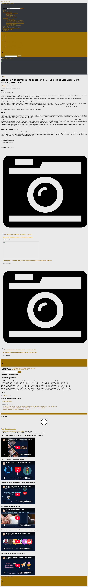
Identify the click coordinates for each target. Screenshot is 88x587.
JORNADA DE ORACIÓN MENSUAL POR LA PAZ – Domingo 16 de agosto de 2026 (24, 408)
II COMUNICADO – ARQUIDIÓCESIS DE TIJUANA (16, 409)
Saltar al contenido (5, 1)
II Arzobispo (9, 14)
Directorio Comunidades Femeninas (15, 23)
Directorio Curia (10, 19)
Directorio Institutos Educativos (13, 25)
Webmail (5, 26)
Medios (4, 85)
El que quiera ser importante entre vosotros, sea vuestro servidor (20, 352)
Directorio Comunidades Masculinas (15, 21)
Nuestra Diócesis (7, 11)
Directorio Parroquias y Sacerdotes (14, 20)
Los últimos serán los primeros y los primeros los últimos (18, 237)
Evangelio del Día (10, 429)
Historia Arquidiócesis (11, 16)
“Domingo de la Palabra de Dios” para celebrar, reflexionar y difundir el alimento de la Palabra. (27, 260)
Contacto (5, 30)
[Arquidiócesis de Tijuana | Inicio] (7, 3)
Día (4, 76)
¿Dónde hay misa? (8, 29)
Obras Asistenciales (11, 24)
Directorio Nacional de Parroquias (11, 28)
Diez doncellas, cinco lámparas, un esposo (13, 431)
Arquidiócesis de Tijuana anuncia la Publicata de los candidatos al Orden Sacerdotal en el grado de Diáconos (30, 406)
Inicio (4, 10)
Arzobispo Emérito (10, 15)
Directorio (5, 18)
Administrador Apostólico (12, 13)
